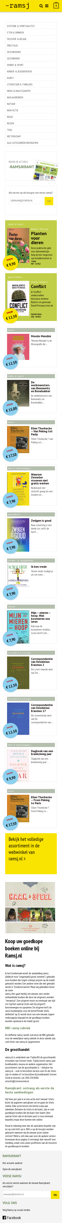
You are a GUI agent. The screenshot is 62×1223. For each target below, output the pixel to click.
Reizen (10, 123)
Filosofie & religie (17, 39)
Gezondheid (13, 58)
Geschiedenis (14, 52)
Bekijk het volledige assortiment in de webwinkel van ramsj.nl (26, 849)
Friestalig (12, 45)
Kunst (10, 78)
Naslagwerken (15, 97)
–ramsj (17, 5)
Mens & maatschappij (18, 91)
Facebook (13, 1217)
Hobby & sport (15, 65)
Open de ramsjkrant (12, 1169)
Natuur (11, 104)
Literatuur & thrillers (20, 84)
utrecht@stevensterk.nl (17, 1081)
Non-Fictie (12, 110)
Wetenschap (14, 136)
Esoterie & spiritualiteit (21, 26)
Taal (9, 129)
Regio (10, 116)
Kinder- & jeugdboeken (19, 71)
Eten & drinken (15, 32)
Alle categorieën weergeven (22, 142)
